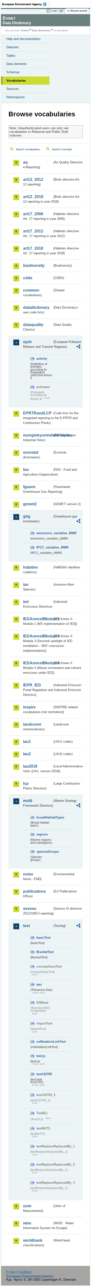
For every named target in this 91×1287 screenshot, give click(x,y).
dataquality (33, 325)
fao (26, 470)
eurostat (30, 452)
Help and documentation (23, 39)
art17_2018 (33, 248)
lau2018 (30, 766)
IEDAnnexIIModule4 (37, 663)
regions (42, 834)
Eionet (25, 30)
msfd (27, 801)
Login (54, 10)
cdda (27, 278)
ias (25, 584)
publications (34, 891)
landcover (32, 724)
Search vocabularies (28, 149)
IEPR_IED (32, 685)
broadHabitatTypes (44, 817)
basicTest (43, 937)
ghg (26, 516)
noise (28, 874)
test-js (40, 1056)
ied (26, 602)
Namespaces (15, 97)
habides (30, 567)
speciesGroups (44, 851)
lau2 (27, 754)
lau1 (27, 741)
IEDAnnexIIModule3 (37, 636)
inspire (29, 707)
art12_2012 (33, 179)
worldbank (32, 1240)
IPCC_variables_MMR (44, 547)
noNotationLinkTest (44, 1041)
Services (12, 89)
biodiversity (34, 265)
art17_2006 (33, 214)
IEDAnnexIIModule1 (37, 619)
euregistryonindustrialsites (37, 435)
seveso (29, 908)
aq (25, 162)
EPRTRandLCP (37, 413)
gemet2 (30, 504)
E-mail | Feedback (19, 1272)
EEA (26, 4)
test (26, 926)
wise (27, 1223)
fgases (29, 487)
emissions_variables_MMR (44, 533)
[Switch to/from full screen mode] (62, 10)
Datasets (12, 47)
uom (27, 1206)
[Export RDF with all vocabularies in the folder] (78, 347)
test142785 (44, 1074)
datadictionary (36, 307)
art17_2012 (33, 231)
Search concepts (62, 149)
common (31, 290)
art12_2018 (33, 197)
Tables (11, 55)
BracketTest (44, 952)
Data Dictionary (41, 30)
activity (41, 358)
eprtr (27, 342)
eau (39, 984)
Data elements (16, 64)
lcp (26, 783)
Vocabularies (16, 80)
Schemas (13, 72)
